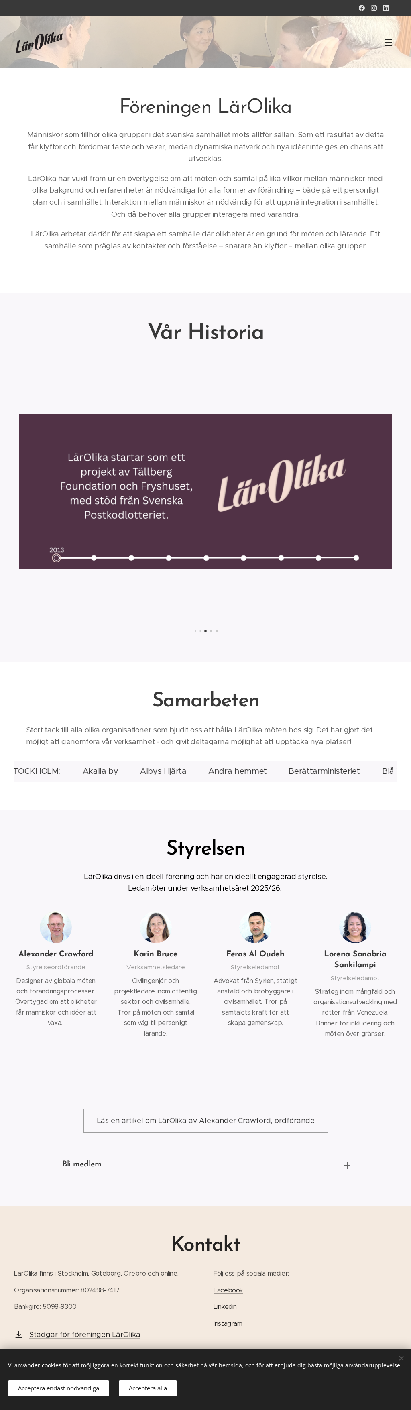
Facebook (228, 1290)
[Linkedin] (386, 8)
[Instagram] (374, 8)
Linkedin (225, 1306)
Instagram (228, 1323)
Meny (391, 42)
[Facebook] (362, 8)
